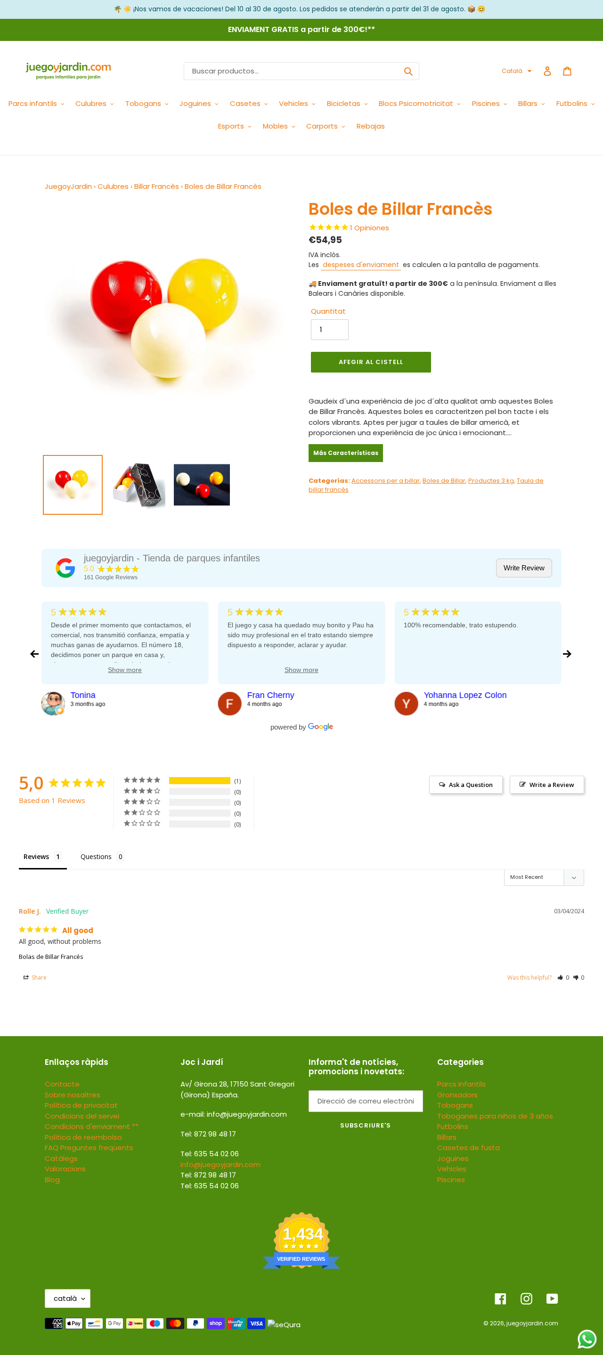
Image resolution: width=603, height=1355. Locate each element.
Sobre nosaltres (72, 1095)
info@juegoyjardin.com (220, 1164)
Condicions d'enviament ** (92, 1126)
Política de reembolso (83, 1137)
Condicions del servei (82, 1116)
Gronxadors (457, 1095)
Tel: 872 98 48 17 (208, 1175)
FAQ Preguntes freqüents (89, 1147)
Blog (52, 1180)
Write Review (524, 568)
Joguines (453, 1158)
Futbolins (452, 1126)
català (65, 1298)
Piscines (451, 1180)
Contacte (62, 1084)
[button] (517, 71)
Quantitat (328, 311)
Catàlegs (61, 1158)
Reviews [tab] (36, 856)
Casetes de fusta (468, 1147)
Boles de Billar (444, 480)
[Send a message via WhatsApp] (587, 1339)
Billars (446, 1137)
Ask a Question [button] (471, 784)
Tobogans (455, 1105)
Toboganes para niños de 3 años (495, 1116)
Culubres (113, 186)
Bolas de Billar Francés (51, 956)
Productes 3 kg (491, 480)
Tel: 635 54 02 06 (209, 1186)
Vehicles (451, 1169)
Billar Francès (156, 186)
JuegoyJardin (68, 186)
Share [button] (38, 978)
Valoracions (65, 1169)
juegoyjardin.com (532, 1323)
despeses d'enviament (361, 264)
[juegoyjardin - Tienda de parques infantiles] (65, 568)
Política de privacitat (81, 1105)
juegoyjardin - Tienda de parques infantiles (172, 558)
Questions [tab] (96, 856)
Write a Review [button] (552, 784)
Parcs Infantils (461, 1084)
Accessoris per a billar (385, 480)
